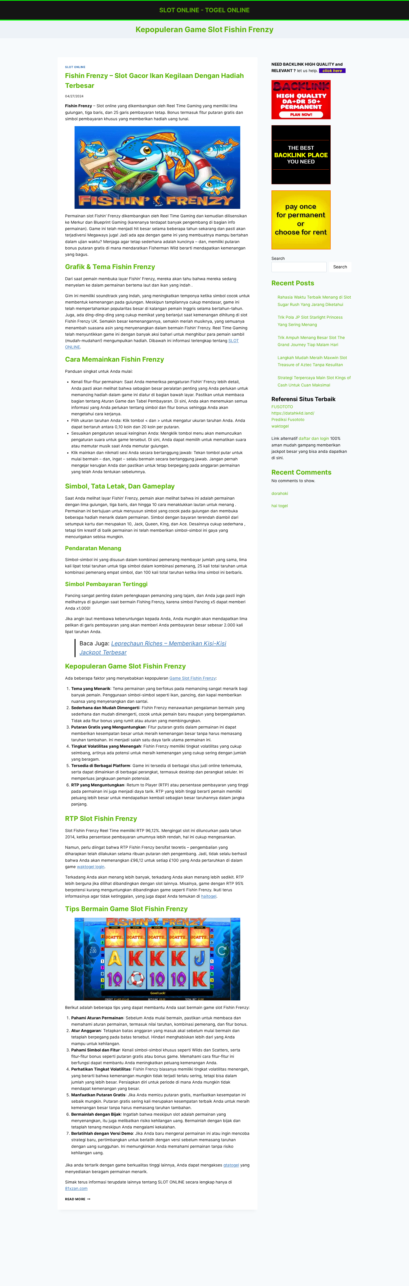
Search (278, 258)
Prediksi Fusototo (287, 419)
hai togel (279, 505)
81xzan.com (76, 1188)
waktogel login (90, 866)
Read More (77, 1199)
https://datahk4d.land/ (292, 413)
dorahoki (279, 493)
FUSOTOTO (282, 406)
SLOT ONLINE (75, 67)
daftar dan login (314, 438)
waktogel (280, 426)
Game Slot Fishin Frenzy (192, 678)
